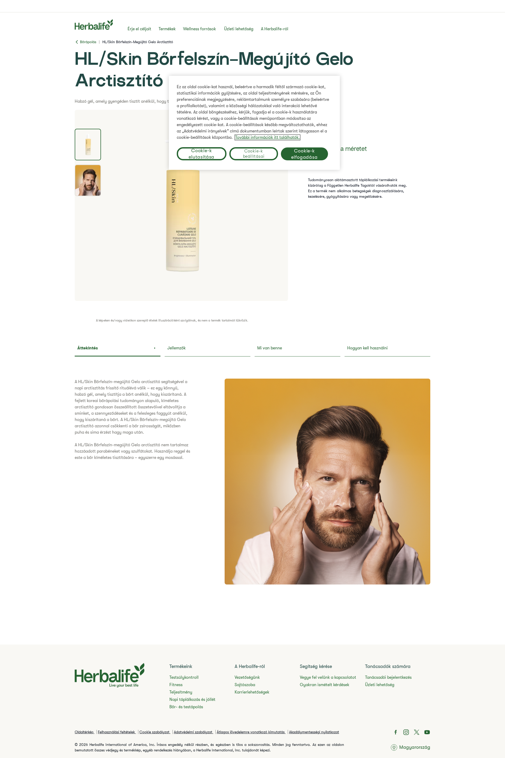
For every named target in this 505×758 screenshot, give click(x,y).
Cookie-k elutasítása (201, 154)
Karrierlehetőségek (252, 692)
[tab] (88, 144)
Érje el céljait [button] (139, 29)
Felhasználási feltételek (117, 732)
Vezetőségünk (247, 677)
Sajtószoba (245, 684)
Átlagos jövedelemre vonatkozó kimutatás (251, 732)
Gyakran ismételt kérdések (324, 684)
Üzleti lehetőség (238, 29)
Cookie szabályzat (154, 732)
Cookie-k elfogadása (304, 154)
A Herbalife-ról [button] (274, 29)
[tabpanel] (181, 205)
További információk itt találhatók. (267, 137)
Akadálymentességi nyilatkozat (314, 732)
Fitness (176, 684)
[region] (254, 123)
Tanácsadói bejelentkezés (388, 677)
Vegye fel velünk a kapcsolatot (328, 677)
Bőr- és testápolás (186, 707)
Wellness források (199, 29)
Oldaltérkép (84, 732)
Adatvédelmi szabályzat (193, 732)
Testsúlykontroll (184, 677)
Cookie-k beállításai (254, 154)
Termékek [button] (167, 29)
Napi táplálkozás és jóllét (192, 699)
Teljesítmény (180, 692)
